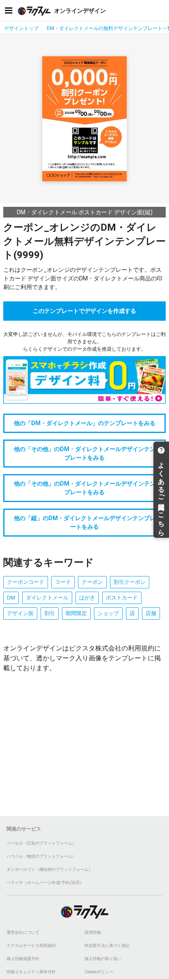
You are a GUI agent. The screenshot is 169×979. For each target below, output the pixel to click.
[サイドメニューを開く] (8, 10)
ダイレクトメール (47, 598)
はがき (87, 598)
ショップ (108, 613)
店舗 (151, 613)
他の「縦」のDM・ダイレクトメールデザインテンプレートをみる (84, 522)
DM (11, 598)
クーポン (92, 582)
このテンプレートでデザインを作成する (84, 311)
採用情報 (92, 932)
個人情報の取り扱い (102, 958)
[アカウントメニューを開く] (160, 10)
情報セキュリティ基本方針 (31, 972)
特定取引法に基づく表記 (107, 945)
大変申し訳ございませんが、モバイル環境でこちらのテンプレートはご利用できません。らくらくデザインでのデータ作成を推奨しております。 (84, 341)
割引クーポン (130, 582)
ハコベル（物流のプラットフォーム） (41, 856)
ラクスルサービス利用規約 (31, 945)
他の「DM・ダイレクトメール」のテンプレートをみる (84, 423)
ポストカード (122, 598)
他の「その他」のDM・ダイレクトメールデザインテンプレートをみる (84, 453)
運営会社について (23, 932)
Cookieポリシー (98, 972)
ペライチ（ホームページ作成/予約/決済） (45, 882)
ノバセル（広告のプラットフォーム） (41, 843)
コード (63, 582)
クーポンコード (25, 582)
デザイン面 (20, 613)
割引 (49, 613)
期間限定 (76, 613)
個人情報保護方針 (23, 958)
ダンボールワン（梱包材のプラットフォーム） (50, 869)
